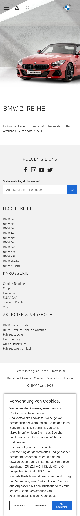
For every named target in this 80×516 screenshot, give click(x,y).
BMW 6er (9, 242)
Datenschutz (53, 378)
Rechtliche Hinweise (19, 378)
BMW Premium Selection (18, 325)
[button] (6, 7)
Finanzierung (11, 339)
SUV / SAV (10, 297)
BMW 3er (9, 228)
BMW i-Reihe (11, 261)
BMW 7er (9, 247)
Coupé (7, 288)
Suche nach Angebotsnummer (21, 181)
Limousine (9, 293)
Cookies (38, 378)
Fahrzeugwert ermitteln (17, 348)
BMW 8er (9, 252)
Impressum (58, 371)
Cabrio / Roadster (14, 283)
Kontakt (68, 378)
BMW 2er (9, 223)
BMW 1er (8, 219)
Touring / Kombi (13, 302)
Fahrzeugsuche (13, 334)
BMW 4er (9, 233)
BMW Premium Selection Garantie (24, 330)
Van (5, 307)
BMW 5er (9, 238)
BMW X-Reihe (11, 256)
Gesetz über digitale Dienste (32, 371)
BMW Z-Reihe (11, 266)
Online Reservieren (15, 344)
